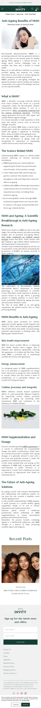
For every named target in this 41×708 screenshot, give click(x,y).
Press (5, 656)
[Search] (32, 8)
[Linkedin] (25, 530)
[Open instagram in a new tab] (18, 693)
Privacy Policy (8, 667)
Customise (16, 704)
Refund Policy (8, 663)
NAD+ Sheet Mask (30, 14)
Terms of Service (10, 673)
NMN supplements (30, 447)
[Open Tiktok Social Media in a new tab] (25, 693)
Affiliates (7, 660)
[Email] (16, 530)
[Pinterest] (28, 530)
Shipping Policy (9, 670)
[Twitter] (22, 530)
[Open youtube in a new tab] (21, 693)
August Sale (20, 14)
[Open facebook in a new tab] (14, 693)
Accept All (25, 704)
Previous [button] (2, 3)
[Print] (19, 530)
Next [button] (38, 3)
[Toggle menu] (2, 9)
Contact (6, 653)
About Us (7, 650)
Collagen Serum (10, 14)
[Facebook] (12, 530)
